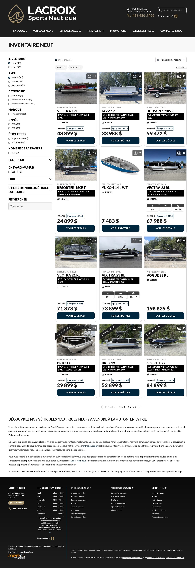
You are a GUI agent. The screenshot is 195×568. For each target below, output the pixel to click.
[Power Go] (37, 556)
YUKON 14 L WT (115, 188)
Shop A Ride (27, 552)
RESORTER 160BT (71, 188)
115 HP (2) (17, 171)
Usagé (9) (16, 67)
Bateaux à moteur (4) (22, 99)
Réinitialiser (181, 67)
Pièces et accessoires (160, 517)
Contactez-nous (171, 30)
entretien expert (90, 445)
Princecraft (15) (19, 113)
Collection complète (78, 517)
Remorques (75, 510)
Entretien (155, 514)
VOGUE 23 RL (157, 275)
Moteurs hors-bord (118, 503)
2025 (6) (16, 128)
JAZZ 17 (108, 111)
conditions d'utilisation (156, 558)
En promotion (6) (20, 138)
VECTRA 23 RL (158, 188)
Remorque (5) (18, 85)
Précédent (110, 407)
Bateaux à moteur (78, 496)
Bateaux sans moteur (79, 500)
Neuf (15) (16, 63)
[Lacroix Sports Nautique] (42, 13)
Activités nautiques (78, 514)
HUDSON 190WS (160, 111)
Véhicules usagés (70, 30)
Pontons (74, 503)
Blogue (154, 496)
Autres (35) (17, 81)
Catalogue (20, 30)
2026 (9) (16, 124)
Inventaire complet (78, 493)
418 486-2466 (143, 15)
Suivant (132, 407)
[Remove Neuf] (64, 67)
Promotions (118, 30)
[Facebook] (176, 16)
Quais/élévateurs (77, 507)
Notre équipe (157, 500)
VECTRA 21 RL (68, 275)
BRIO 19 (108, 363)
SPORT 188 (156, 363)
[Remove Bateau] (80, 67)
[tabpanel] (50, 513)
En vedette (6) (18, 142)
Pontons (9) (17, 95)
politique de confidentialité (132, 558)
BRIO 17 (63, 363)
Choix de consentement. (175, 558)
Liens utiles (159, 488)
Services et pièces (143, 30)
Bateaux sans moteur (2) (23, 103)
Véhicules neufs (43, 30)
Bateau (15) (17, 77)
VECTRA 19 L (67, 111)
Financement (96, 30)
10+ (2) (15, 152)
